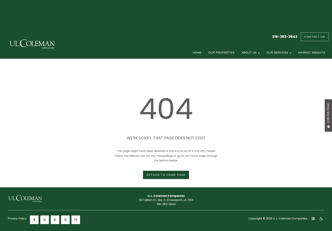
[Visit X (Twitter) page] (44, 219)
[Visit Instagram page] (65, 219)
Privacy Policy (17, 219)
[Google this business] (75, 219)
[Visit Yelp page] (55, 219)
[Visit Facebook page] (34, 219)
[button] (315, 36)
